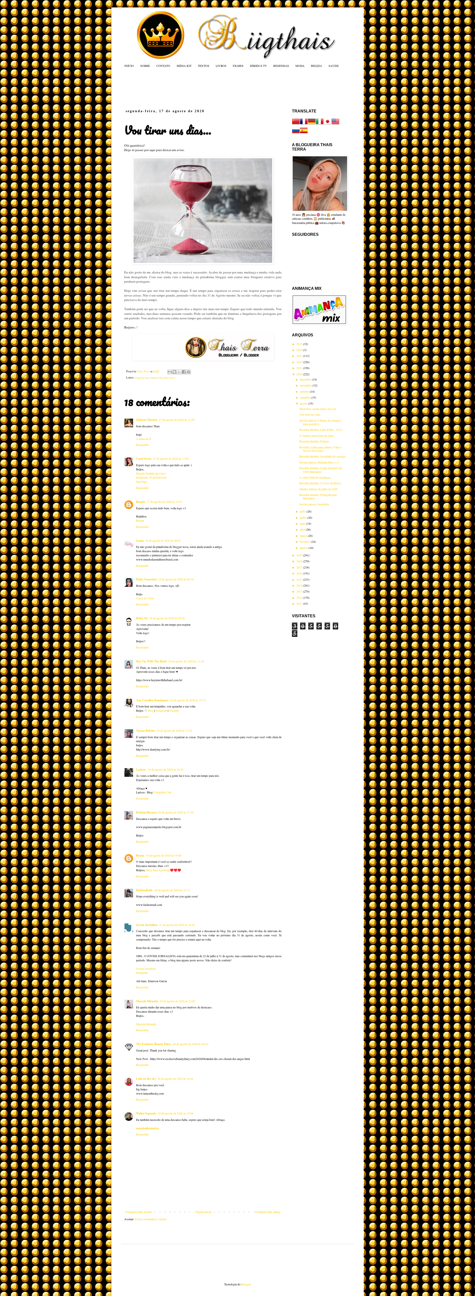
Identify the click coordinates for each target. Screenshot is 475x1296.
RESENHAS (281, 66)
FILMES (238, 66)
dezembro (306, 379)
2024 (299, 350)
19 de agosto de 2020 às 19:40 (163, 855)
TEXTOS (203, 66)
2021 (299, 368)
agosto (304, 403)
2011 (299, 603)
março (304, 536)
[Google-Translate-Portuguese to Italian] (320, 124)
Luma (140, 541)
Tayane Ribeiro (145, 731)
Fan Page (141, 482)
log (146, 377)
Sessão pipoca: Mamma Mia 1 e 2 (319, 462)
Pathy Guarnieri (146, 579)
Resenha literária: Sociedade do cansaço (322, 456)
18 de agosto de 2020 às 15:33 (188, 700)
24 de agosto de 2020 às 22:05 (177, 1001)
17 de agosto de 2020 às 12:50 (176, 420)
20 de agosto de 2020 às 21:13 (172, 890)
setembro (305, 397)
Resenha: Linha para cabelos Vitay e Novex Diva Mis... (320, 449)
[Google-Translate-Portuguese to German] (312, 124)
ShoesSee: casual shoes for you (317, 409)
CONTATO (163, 66)
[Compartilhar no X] (179, 371)
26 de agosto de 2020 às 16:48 (175, 1078)
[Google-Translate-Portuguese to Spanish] (304, 133)
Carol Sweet (143, 459)
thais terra (169, 377)
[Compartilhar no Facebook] (183, 371)
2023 (299, 356)
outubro (305, 391)
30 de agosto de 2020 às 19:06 (175, 1113)
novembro (306, 385)
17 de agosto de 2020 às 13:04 (171, 458)
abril (303, 529)
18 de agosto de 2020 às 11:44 (186, 661)
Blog (150, 710)
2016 (299, 573)
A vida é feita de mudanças (315, 477)
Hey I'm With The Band (151, 661)
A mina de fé (143, 439)
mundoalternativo (147, 1128)
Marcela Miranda (147, 1001)
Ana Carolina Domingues (152, 700)
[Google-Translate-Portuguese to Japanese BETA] (328, 124)
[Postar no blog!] (174, 371)
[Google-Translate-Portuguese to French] (304, 124)
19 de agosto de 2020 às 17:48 (175, 812)
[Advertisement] (219, 88)
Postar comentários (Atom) (150, 1219)
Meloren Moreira (146, 420)
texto (160, 377)
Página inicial (203, 1212)
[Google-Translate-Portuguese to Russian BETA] (296, 133)
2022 (299, 362)
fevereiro (305, 541)
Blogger (245, 1284)
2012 (299, 597)
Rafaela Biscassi (146, 812)
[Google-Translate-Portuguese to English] (335, 124)
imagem (139, 377)
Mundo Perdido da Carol (150, 473)
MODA (300, 66)
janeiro (304, 548)
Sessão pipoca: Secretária (314, 504)
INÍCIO (129, 66)
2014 (299, 585)
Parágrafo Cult (162, 792)
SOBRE (145, 66)
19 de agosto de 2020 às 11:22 (174, 730)
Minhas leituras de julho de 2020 (318, 489)
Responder (142, 445)
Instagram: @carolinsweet (151, 477)
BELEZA (316, 66)
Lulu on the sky (146, 1079)
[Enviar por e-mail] (169, 371)
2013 (299, 591)
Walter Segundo (146, 1113)
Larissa (141, 769)
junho (303, 517)
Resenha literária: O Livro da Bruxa (320, 483)
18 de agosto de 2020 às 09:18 (176, 579)
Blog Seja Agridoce (157, 870)
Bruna (140, 855)
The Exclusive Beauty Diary (153, 1044)
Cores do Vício (145, 598)
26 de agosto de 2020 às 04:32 (190, 1044)
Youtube (174, 710)
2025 (299, 344)
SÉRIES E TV (258, 66)
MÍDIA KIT (184, 66)
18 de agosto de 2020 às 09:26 (167, 618)
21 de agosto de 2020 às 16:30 (177, 925)
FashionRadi (144, 890)
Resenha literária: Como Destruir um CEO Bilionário (320, 469)
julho (303, 511)
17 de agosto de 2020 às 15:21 (164, 502)
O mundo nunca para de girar (316, 435)
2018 (299, 561)
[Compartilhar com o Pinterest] (188, 371)
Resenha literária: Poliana (314, 441)
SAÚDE (334, 66)
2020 (299, 374)
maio (303, 523)
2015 (299, 579)
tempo (152, 377)
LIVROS (221, 66)
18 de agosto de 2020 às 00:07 (163, 540)
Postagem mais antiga (267, 1212)
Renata (140, 502)
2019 (299, 555)
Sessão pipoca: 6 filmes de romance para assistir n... (320, 422)
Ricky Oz (142, 618)
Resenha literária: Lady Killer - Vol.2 (320, 430)
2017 (299, 567)
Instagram (161, 710)
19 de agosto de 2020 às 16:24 (165, 769)
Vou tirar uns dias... (310, 414)
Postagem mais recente (138, 1212)
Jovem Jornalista (147, 925)
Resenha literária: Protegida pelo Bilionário (318, 496)
